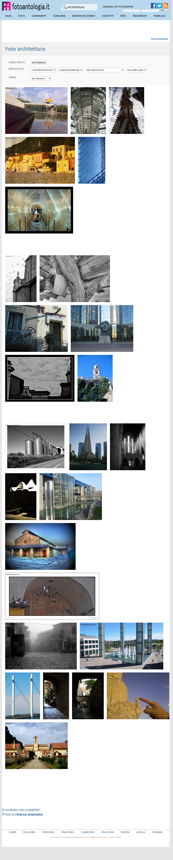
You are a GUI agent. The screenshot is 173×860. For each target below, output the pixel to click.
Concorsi (59, 16)
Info (123, 16)
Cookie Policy (88, 832)
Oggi (8, 16)
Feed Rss (125, 832)
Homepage (157, 832)
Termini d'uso (48, 832)
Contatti (108, 16)
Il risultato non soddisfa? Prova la (22, 812)
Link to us (141, 832)
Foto (21, 16)
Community (39, 16)
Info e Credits (29, 832)
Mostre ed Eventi (83, 16)
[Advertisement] (86, 29)
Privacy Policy (67, 832)
